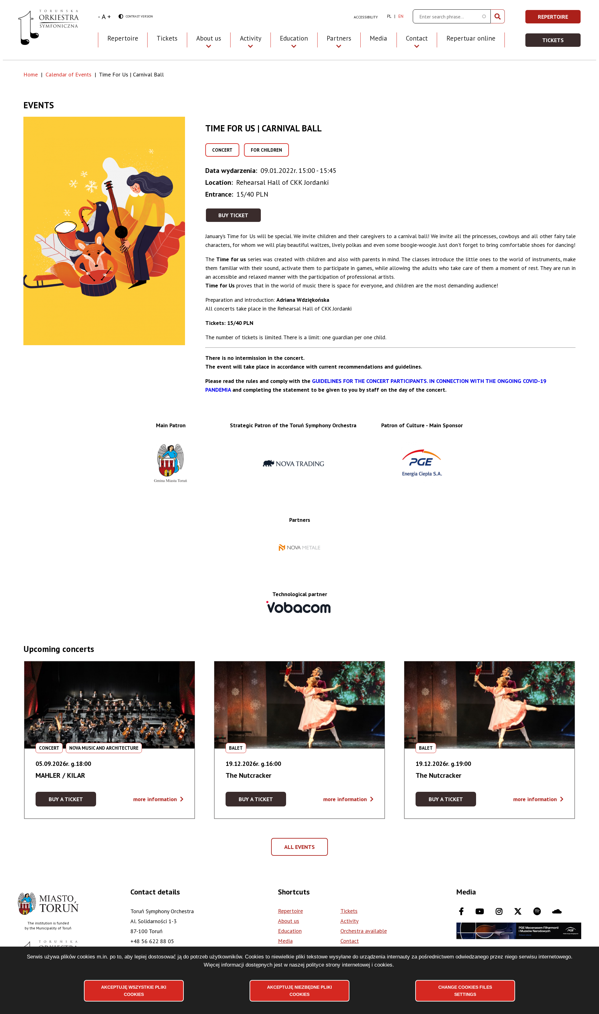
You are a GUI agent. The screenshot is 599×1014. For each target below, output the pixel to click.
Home (30, 74)
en (400, 16)
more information (158, 799)
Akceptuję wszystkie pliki (133, 991)
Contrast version (136, 16)
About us (288, 920)
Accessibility (366, 17)
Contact (349, 940)
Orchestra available (363, 930)
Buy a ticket (72, 801)
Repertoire (122, 38)
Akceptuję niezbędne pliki (299, 991)
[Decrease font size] (99, 16)
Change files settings (465, 991)
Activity (349, 920)
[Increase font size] (109, 16)
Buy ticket (233, 215)
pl (389, 16)
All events (301, 849)
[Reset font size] (104, 16)
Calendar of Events (68, 74)
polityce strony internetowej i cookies (349, 965)
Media (378, 38)
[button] (114, 231)
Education (290, 930)
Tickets (167, 38)
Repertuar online (470, 38)
